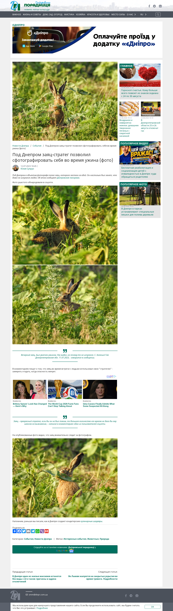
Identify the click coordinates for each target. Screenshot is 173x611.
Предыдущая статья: (36, 577)
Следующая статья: (93, 575)
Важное (16, 14)
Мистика (69, 14)
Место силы (118, 14)
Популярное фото (133, 184)
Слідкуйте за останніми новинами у (65, 549)
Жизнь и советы (32, 14)
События (37, 145)
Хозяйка (80, 14)
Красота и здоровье (98, 14)
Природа (104, 539)
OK (152, 606)
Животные (93, 539)
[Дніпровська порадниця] (17, 596)
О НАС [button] (130, 14)
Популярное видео (134, 143)
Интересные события (75, 539)
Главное (126, 66)
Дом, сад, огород (52, 14)
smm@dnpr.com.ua (38, 594)
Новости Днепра (20, 145)
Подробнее (42, 608)
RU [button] (142, 14)
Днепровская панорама (68, 177)
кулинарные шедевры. (92, 521)
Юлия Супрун (27, 168)
